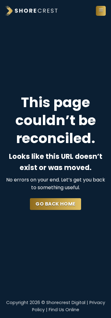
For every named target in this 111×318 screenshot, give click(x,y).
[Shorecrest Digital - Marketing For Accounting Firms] (32, 11)
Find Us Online (64, 310)
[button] (101, 11)
